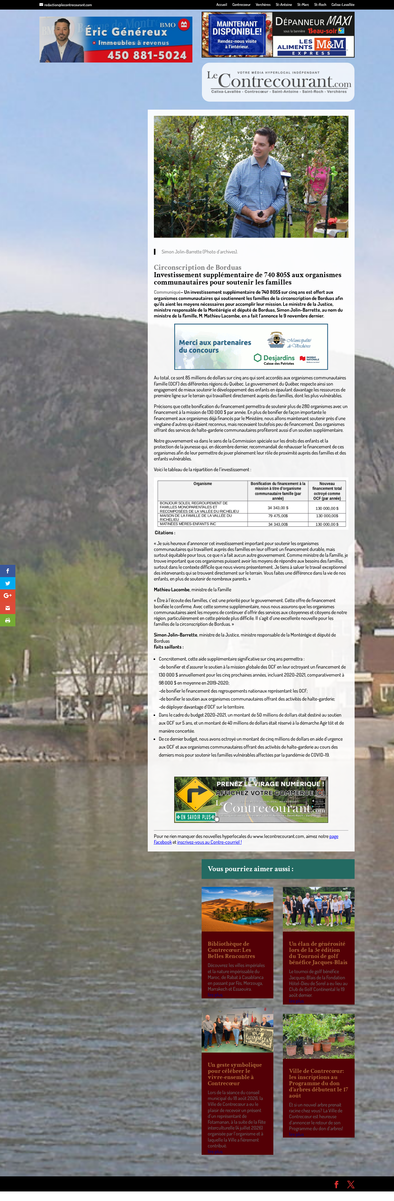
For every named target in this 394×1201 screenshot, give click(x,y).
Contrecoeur (241, 5)
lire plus (215, 995)
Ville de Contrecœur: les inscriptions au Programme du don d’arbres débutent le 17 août (318, 1083)
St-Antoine (284, 5)
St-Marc (303, 5)
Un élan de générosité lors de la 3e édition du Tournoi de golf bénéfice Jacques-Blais (318, 953)
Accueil (221, 5)
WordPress (129, 1184)
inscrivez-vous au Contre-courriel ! (209, 842)
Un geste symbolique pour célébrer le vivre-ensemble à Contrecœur (235, 1074)
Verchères (263, 5)
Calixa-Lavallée (343, 5)
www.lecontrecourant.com (278, 836)
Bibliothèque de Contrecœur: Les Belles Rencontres (231, 950)
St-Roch (320, 5)
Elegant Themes (74, 1184)
